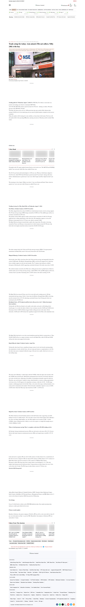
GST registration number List (63, 598)
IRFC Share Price (51, 562)
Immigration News (48, 592)
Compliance (72, 598)
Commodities (40, 9)
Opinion (33, 595)
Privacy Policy (29, 598)
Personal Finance (63, 592)
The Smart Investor (32, 9)
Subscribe (31, 601)
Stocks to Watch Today (23, 570)
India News (52, 595)
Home (10, 9)
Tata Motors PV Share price (61, 562)
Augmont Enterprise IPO (56, 570)
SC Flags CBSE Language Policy (32, 574)
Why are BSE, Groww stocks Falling (17, 574)
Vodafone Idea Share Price (34, 565)
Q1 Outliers (35, 572)
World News (12, 595)
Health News (38, 595)
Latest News (12, 592)
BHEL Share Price (14, 565)
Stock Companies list (63, 9)
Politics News (58, 595)
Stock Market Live (14, 570)
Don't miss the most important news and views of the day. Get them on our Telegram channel (31, 546)
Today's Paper (13, 598)
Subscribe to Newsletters (25, 587)
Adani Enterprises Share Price (28, 562)
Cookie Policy (36, 598)
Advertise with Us (19, 601)
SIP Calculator (51, 580)
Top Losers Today (13, 572)
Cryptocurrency (48, 9)
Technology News (71, 592)
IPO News (33, 592)
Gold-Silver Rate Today (34, 570)
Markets (14, 9)
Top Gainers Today (22, 572)
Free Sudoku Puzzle (35, 587)
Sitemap (26, 601)
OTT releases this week (45, 570)
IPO (17, 9)
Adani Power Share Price (41, 562)
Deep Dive (29, 572)
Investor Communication (51, 598)
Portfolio (71, 9)
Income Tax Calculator (14, 580)
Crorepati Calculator (25, 580)
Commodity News (39, 592)
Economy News (46, 595)
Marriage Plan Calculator (38, 582)
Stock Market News (22, 9)
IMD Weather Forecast (67, 570)
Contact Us (12, 601)
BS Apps (40, 601)
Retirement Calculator (60, 580)
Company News (19, 592)
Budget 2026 (64, 595)
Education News (27, 595)
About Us (19, 598)
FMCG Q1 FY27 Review (44, 572)
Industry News (19, 595)
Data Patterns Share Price (55, 572)
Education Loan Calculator (26, 582)
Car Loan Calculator (70, 580)
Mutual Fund (55, 9)
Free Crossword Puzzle (45, 587)
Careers (36, 601)
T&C (23, 598)
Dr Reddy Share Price (23, 565)
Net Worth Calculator (35, 580)
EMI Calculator (44, 580)
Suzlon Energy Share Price (15, 562)
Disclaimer (42, 598)
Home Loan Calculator (14, 582)
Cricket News (56, 592)
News (15, 41)
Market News (26, 592)
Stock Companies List (14, 587)
